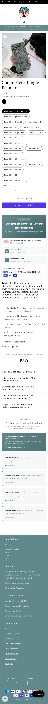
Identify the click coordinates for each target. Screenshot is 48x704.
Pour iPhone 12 (36, 132)
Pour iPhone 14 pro (12, 175)
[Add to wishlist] (4, 101)
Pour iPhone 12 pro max (14, 143)
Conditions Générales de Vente (18, 616)
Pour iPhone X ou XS (13, 122)
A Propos (9, 663)
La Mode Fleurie (12, 634)
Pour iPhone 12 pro (12, 138)
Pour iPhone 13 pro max (14, 159)
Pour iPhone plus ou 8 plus (15, 117)
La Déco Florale (11, 653)
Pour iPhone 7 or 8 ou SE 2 (15, 111)
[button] (4, 14)
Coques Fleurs (19, 341)
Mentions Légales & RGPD (16, 601)
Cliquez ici (20, 588)
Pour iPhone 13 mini (13, 164)
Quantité (5, 185)
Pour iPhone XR (34, 122)
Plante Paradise (27, 699)
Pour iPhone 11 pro (31, 127)
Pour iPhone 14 (34, 164)
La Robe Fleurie (11, 648)
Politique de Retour (13, 611)
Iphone (15, 346)
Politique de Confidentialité (17, 606)
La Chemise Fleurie (13, 644)
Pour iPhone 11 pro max (14, 132)
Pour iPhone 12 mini (13, 148)
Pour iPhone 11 (10, 127)
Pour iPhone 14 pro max (14, 180)
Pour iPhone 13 (34, 148)
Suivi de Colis (10, 658)
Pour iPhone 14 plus (12, 170)
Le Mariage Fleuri (12, 639)
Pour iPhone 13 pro (12, 154)
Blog (6, 629)
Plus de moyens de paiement (24, 211)
